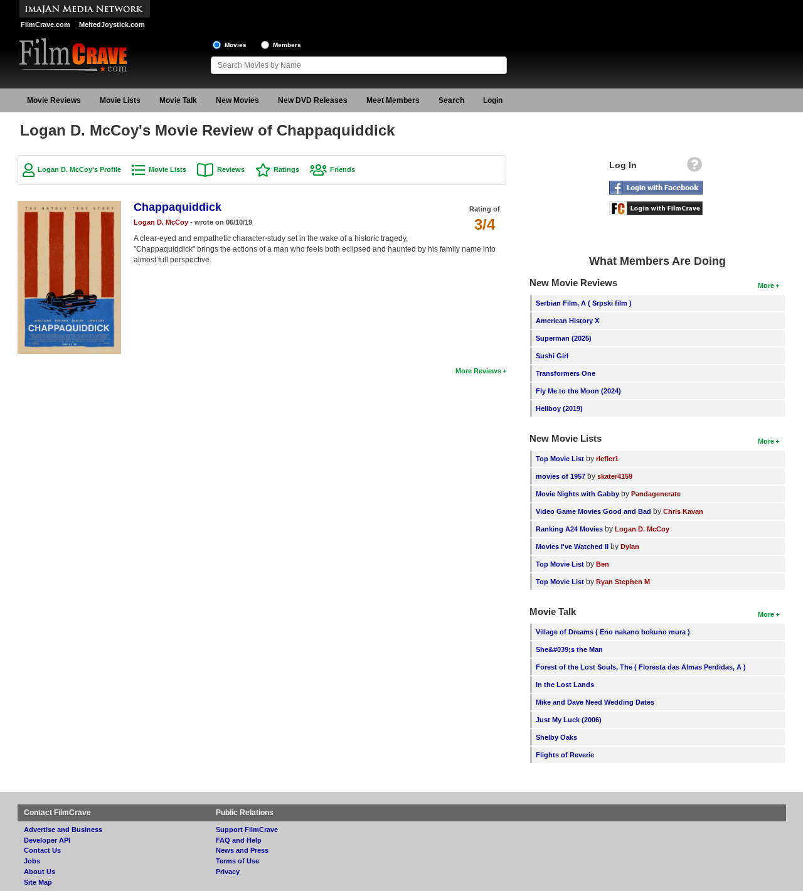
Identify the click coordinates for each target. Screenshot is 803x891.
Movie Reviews (54, 100)
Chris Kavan (683, 511)
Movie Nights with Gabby (577, 494)
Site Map (38, 882)
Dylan (629, 546)
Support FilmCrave (247, 829)
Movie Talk (178, 100)
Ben (602, 564)
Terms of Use (237, 861)
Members (287, 44)
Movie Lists (120, 100)
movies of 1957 (560, 476)
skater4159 (614, 476)
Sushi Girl (552, 356)
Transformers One (565, 373)
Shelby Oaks (556, 737)
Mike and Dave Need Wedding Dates (595, 702)
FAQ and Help (239, 840)
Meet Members (393, 100)
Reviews (231, 169)
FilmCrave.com (45, 24)
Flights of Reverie (565, 755)
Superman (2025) (564, 338)
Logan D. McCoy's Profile (79, 169)
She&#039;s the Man (569, 649)
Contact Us (42, 850)
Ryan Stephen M (623, 581)
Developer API (47, 840)
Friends (342, 169)
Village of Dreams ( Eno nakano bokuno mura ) (613, 632)
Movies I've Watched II (572, 546)
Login (493, 100)
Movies (236, 44)
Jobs (32, 861)
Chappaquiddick (177, 207)
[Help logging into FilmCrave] (694, 167)
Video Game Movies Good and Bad (593, 511)
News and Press (242, 850)
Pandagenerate (656, 494)
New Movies (237, 100)
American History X (567, 320)
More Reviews (478, 371)
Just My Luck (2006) (569, 719)
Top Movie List (560, 458)
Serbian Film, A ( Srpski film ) (584, 303)
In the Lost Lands (565, 684)
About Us (39, 871)
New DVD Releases (313, 100)
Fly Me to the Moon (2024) (578, 391)
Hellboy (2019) (559, 408)
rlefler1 (607, 458)
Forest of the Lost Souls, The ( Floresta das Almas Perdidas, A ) (641, 667)
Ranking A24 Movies (569, 529)
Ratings (286, 169)
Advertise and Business (63, 829)
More (766, 285)
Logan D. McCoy (161, 222)
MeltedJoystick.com (112, 24)
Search (451, 100)
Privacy (228, 871)
